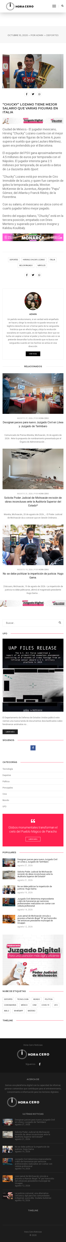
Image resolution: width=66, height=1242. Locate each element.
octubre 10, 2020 (18, 35)
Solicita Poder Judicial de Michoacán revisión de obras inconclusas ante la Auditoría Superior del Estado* (33, 501)
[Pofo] (20, 6)
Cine (5, 794)
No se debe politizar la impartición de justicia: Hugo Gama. (33, 575)
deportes (14, 260)
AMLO (6, 1011)
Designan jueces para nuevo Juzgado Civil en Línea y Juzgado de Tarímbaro (33, 424)
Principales (8, 788)
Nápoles (41, 265)
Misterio (31, 1011)
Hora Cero (43, 418)
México (24, 1005)
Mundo (36, 999)
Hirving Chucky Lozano (34, 260)
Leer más (10, 732)
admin (39, 35)
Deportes (52, 35)
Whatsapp (18, 1011)
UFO (4, 806)
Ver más (33, 354)
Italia (52, 260)
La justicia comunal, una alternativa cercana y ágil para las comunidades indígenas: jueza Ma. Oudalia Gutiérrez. (33, 1195)
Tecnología (8, 769)
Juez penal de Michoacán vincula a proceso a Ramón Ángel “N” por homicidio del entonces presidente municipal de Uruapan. (34, 1180)
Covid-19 (45, 1005)
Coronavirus (10, 1005)
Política (6, 781)
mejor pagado (26, 265)
